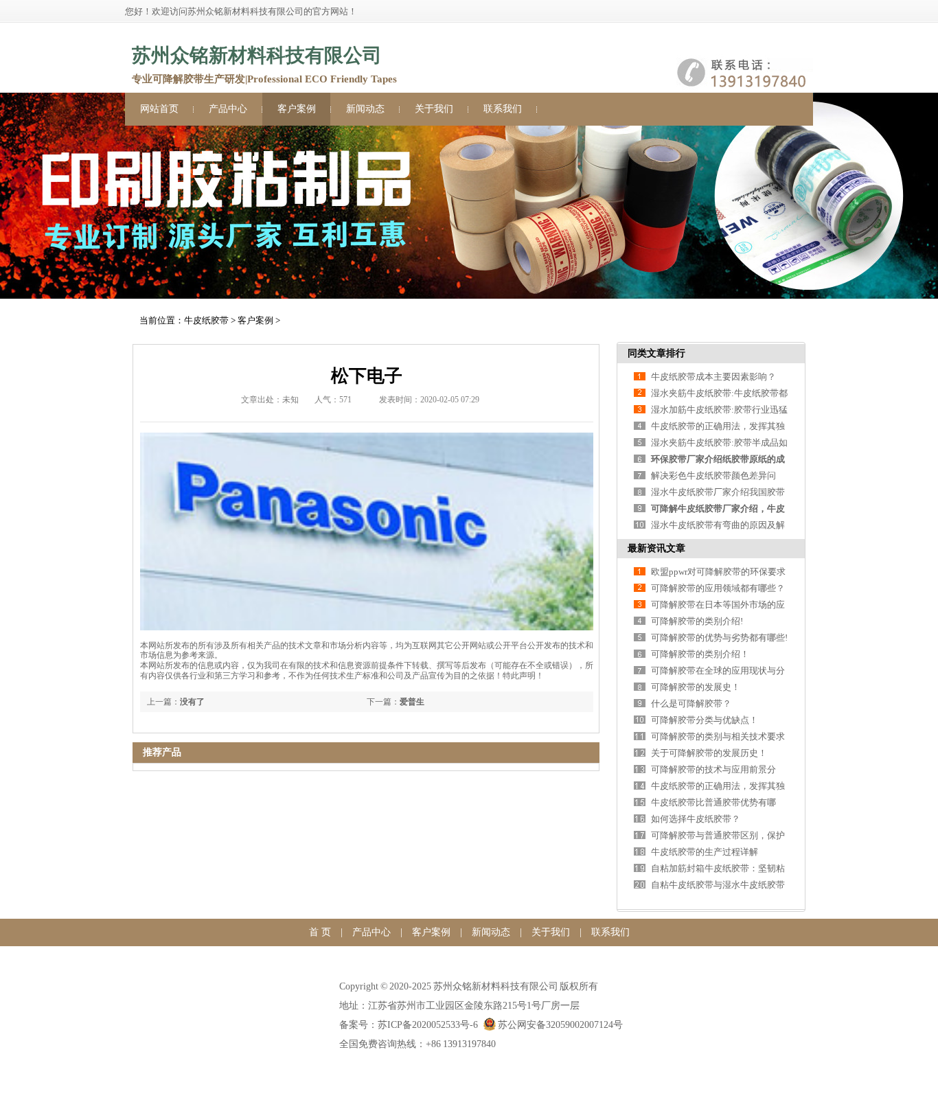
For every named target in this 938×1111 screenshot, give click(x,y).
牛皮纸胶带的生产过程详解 (704, 852)
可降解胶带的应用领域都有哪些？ (718, 588)
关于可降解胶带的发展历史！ (709, 753)
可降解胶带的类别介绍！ (700, 654)
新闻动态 (365, 109)
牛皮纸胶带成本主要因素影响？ (713, 376)
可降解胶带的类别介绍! (697, 621)
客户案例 (296, 109)
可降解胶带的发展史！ (695, 687)
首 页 (320, 932)
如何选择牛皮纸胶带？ (695, 819)
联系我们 (502, 109)
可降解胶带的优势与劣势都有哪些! (719, 637)
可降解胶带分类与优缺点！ (704, 720)
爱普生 (412, 702)
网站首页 (159, 109)
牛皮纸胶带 (206, 320)
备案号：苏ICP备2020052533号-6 (408, 1025)
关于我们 (434, 109)
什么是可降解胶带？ (691, 703)
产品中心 (228, 109)
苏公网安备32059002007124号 (560, 1025)
